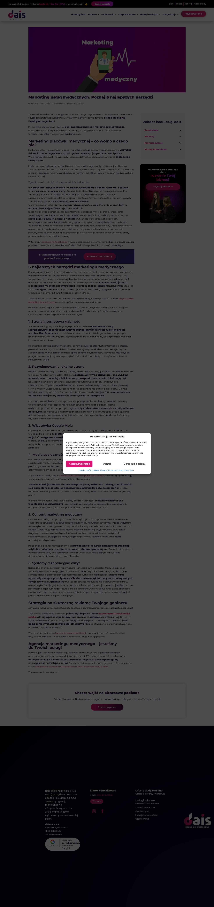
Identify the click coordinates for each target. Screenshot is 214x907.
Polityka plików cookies (89, 470)
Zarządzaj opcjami (134, 463)
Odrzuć (107, 463)
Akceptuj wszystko (79, 463)
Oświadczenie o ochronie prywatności (117, 470)
